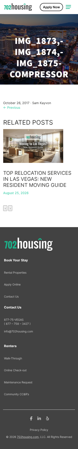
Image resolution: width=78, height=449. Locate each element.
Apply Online (12, 284)
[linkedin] (39, 418)
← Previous (11, 108)
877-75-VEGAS (17, 321)
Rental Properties (15, 272)
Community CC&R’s (16, 394)
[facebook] (31, 418)
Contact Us (11, 296)
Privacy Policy (39, 429)
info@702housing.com (18, 331)
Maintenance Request (18, 382)
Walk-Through (13, 358)
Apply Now (51, 7)
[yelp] (47, 418)
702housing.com (28, 437)
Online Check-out (15, 370)
